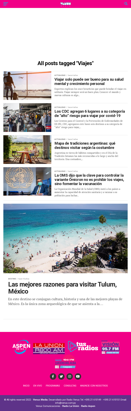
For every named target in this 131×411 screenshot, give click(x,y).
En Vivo (37, 385)
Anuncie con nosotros (94, 385)
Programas (53, 385)
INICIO (26, 385)
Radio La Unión (70, 406)
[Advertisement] (65, 35)
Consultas (70, 385)
